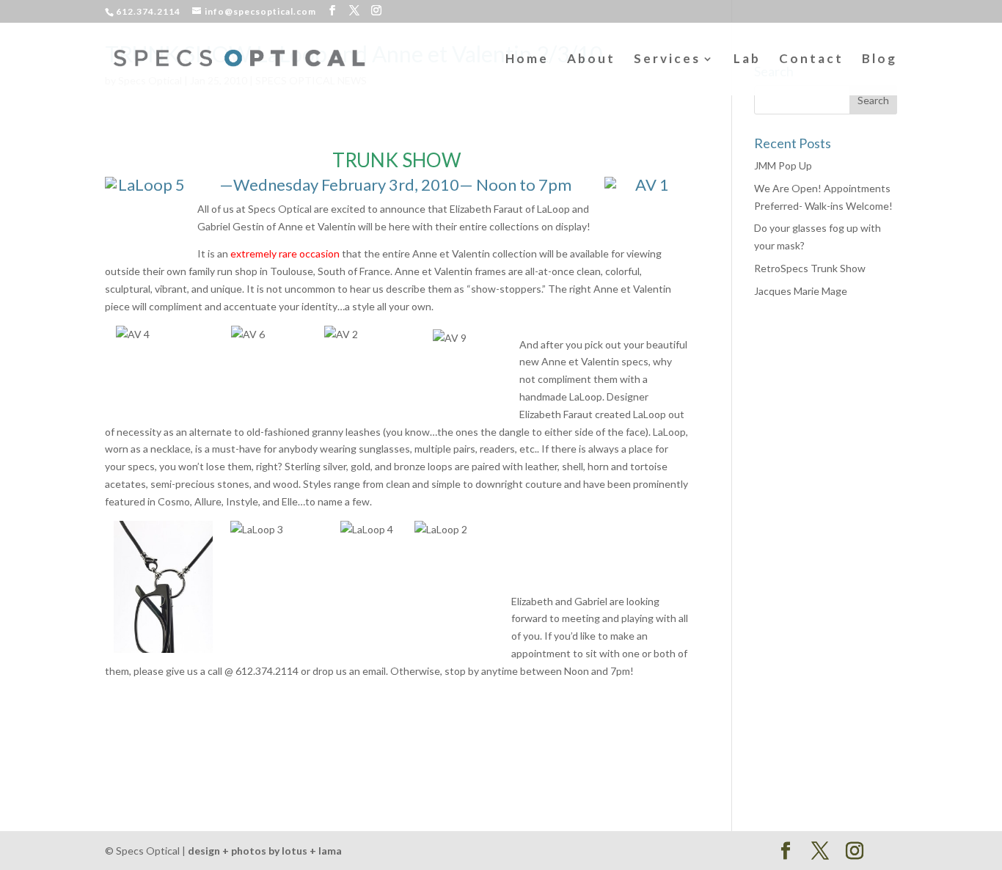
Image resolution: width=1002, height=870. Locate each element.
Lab (747, 60)
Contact (811, 60)
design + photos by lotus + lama (265, 850)
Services (667, 60)
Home (527, 60)
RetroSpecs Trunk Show (810, 268)
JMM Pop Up (783, 165)
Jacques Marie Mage (800, 291)
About (591, 60)
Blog (879, 60)
